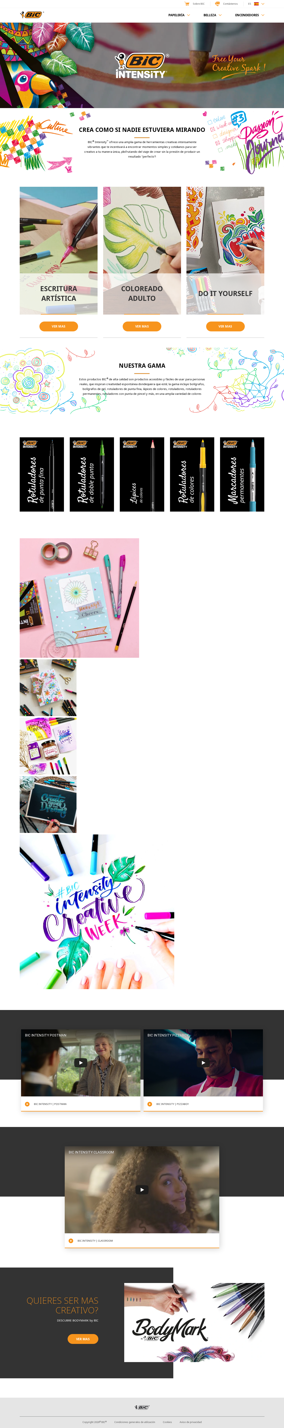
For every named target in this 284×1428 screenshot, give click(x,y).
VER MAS (58, 326)
